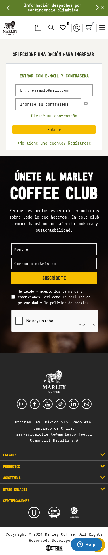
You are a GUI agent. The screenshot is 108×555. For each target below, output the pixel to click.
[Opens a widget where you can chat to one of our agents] (86, 545)
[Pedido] (39, 27)
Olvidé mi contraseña (54, 115)
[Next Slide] (97, 7)
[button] (10, 27)
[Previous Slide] (8, 7)
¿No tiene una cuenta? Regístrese (54, 142)
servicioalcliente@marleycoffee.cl (54, 434)
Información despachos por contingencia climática (53, 7)
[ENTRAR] (77, 28)
